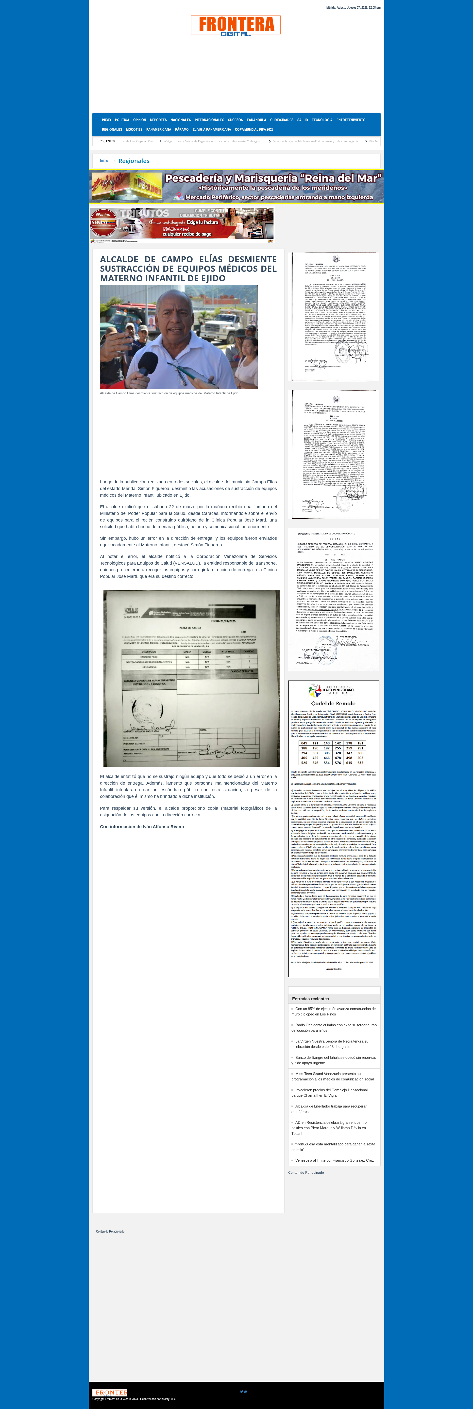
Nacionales (181, 120)
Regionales (112, 129)
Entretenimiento (351, 120)
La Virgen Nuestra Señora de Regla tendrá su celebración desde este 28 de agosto (151, 141)
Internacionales (209, 120)
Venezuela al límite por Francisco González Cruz (334, 1160)
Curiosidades (281, 120)
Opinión (139, 120)
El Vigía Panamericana (212, 129)
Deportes (158, 120)
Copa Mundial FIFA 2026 (254, 129)
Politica (122, 120)
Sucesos (235, 120)
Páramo (182, 129)
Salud (302, 120)
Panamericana (158, 129)
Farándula (256, 120)
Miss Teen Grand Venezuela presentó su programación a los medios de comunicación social (362, 141)
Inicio (107, 119)
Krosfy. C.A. (168, 1399)
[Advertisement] (236, 76)
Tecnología (322, 120)
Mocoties (134, 129)
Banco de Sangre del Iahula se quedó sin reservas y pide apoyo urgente (254, 141)
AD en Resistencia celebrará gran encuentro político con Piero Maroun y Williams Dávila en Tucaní (329, 1128)
